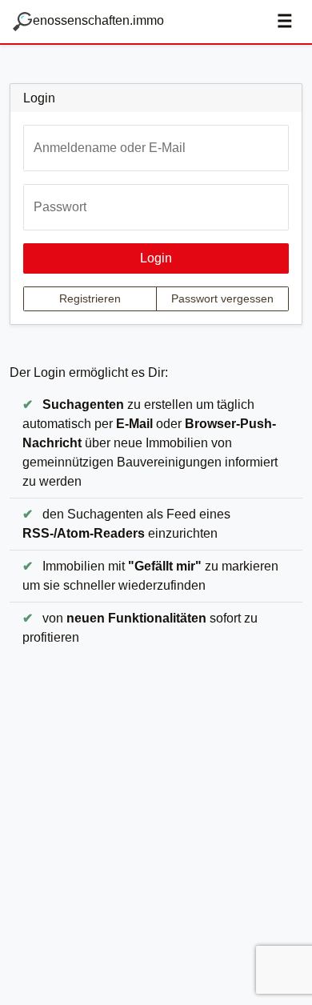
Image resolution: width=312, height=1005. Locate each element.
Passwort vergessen (222, 298)
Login (156, 258)
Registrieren (90, 298)
